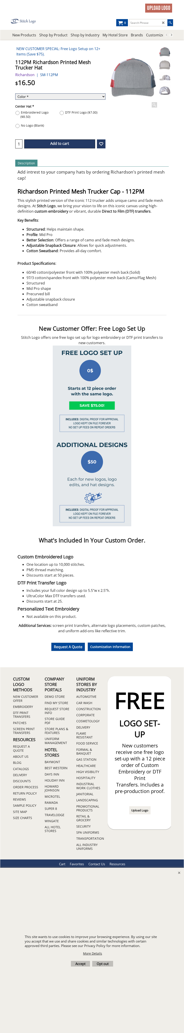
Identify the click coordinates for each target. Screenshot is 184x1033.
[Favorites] (101, 144)
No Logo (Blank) (32, 125)
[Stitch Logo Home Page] (27, 21)
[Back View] (165, 91)
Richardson (25, 74)
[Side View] (165, 78)
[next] (171, 35)
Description (26, 163)
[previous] (167, 35)
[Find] (170, 22)
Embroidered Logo (34, 114)
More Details (92, 953)
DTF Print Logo (81, 112)
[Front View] (165, 65)
